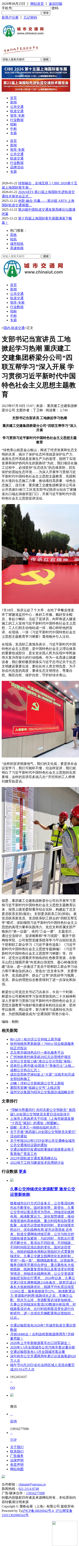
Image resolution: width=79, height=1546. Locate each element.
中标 (13, 128)
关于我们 (17, 1447)
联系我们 (17, 1451)
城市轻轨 (17, 243)
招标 (13, 124)
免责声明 (17, 1464)
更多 (23, 1171)
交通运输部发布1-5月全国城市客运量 (37, 1352)
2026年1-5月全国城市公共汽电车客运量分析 (42, 1347)
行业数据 (17, 120)
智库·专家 (17, 115)
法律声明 (17, 1460)
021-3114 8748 (29, 1489)
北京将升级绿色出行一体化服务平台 (37, 1052)
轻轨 (13, 239)
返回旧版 (55, 3)
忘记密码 (30, 17)
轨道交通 (17, 111)
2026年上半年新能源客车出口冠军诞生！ (40, 1343)
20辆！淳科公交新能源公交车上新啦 (37, 1083)
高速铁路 (17, 248)
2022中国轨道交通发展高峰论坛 (33, 1158)
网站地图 (17, 1469)
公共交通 (17, 106)
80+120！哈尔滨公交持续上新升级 (35, 1039)
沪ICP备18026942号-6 (38, 1510)
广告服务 (17, 1456)
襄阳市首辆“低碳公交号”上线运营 (35, 1087)
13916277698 (35, 1493)
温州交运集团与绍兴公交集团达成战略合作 (42, 1092)
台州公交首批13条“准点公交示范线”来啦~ (41, 1061)
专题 (13, 133)
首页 (13, 98)
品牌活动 (17, 167)
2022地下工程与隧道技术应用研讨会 (37, 1162)
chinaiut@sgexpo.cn (32, 1484)
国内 (7, 328)
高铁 (13, 235)
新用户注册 (10, 17)
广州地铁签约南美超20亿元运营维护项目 (40, 1057)
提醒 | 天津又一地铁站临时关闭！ (35, 1127)
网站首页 (37, 3)
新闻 (13, 102)
